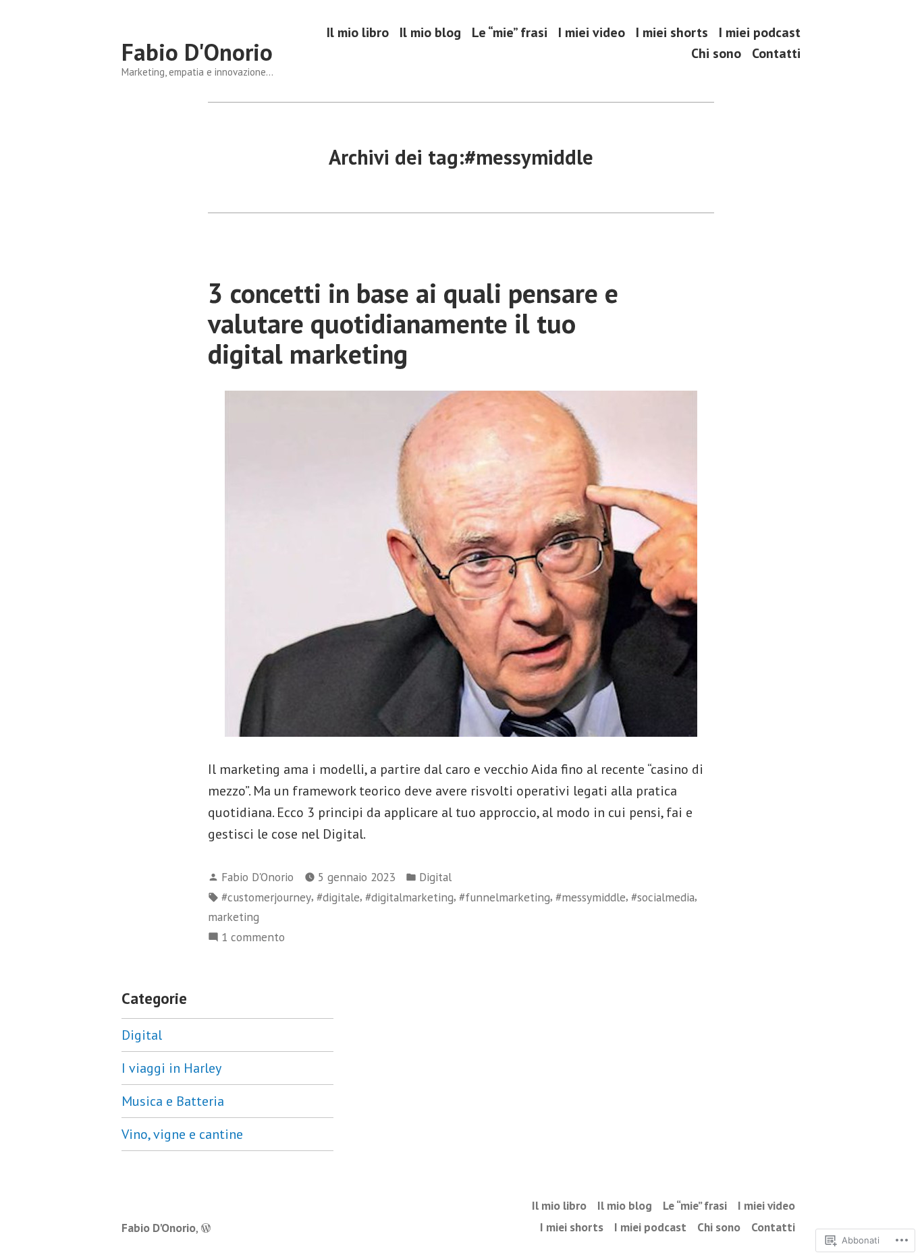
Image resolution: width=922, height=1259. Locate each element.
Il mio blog (430, 32)
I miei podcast (760, 32)
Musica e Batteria (172, 1101)
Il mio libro (358, 32)
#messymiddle (590, 897)
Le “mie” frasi (509, 32)
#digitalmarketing (409, 897)
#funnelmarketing (504, 897)
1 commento (253, 937)
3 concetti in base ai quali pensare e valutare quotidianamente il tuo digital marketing (413, 323)
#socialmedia (663, 897)
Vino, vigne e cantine (182, 1134)
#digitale (338, 897)
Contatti (776, 54)
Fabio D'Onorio (197, 51)
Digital (435, 877)
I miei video (591, 32)
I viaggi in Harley (171, 1068)
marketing (233, 916)
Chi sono (716, 54)
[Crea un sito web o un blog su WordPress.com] (206, 1227)
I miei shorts (672, 32)
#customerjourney (266, 897)
